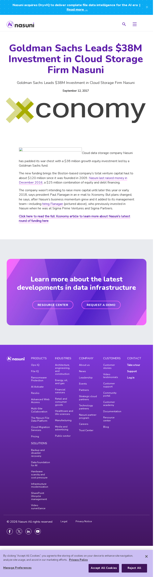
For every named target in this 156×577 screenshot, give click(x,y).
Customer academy (109, 403)
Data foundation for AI (40, 464)
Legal (64, 521)
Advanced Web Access (40, 401)
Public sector (62, 435)
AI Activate (37, 386)
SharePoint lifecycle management (39, 496)
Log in (130, 377)
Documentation (112, 411)
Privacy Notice (84, 521)
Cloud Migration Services (40, 428)
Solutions (39, 443)
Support (132, 371)
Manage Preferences (17, 568)
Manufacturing (63, 420)
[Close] (146, 556)
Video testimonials (110, 376)
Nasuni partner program (87, 416)
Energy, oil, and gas (61, 382)
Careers (83, 424)
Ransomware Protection (39, 379)
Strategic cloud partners (88, 398)
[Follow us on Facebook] (10, 531)
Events (83, 383)
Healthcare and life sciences (64, 412)
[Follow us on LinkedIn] (28, 531)
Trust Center (86, 430)
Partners (84, 390)
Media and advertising (61, 428)
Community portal (109, 394)
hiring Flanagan (52, 204)
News (82, 371)
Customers (112, 358)
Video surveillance (38, 507)
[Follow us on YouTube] (38, 531)
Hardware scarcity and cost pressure (39, 474)
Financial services (60, 391)
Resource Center (53, 305)
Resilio (35, 393)
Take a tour (133, 365)
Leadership (86, 377)
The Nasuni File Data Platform (40, 419)
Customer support (109, 385)
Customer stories (109, 366)
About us (84, 365)
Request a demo (101, 305)
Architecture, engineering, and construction (62, 369)
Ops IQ (35, 365)
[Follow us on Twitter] (19, 531)
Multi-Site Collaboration (39, 410)
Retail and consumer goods (61, 402)
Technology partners (86, 407)
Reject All (134, 568)
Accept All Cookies (104, 568)
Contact (134, 358)
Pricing (35, 436)
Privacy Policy (78, 560)
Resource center (109, 419)
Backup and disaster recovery (38, 453)
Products (39, 358)
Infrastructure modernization (39, 485)
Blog (106, 427)
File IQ (35, 371)
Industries (63, 358)
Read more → (77, 9)
